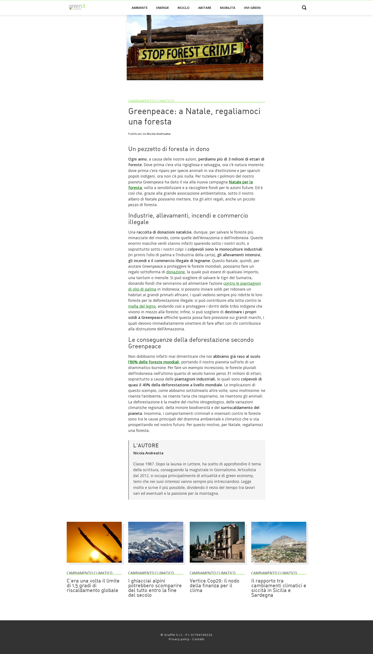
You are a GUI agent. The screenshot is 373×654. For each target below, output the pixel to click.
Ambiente (140, 7)
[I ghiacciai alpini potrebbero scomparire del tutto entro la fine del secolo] (155, 564)
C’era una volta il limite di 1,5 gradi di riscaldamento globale (93, 586)
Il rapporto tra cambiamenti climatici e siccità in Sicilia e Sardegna (278, 588)
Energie (162, 7)
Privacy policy (179, 639)
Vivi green (252, 7)
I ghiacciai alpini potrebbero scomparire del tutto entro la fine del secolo (155, 588)
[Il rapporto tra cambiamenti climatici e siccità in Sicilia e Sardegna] (278, 564)
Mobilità (227, 7)
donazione (175, 271)
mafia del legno (142, 306)
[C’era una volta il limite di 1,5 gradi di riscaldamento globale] (94, 564)
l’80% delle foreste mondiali (153, 361)
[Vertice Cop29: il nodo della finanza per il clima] (217, 564)
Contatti (198, 639)
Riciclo (184, 7)
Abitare (204, 7)
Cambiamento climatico (151, 101)
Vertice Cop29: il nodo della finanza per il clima (214, 586)
